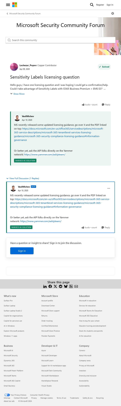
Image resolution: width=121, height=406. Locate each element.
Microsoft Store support (50, 310)
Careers (82, 350)
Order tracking (46, 321)
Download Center (48, 305)
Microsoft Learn (47, 360)
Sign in (22, 250)
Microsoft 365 (9, 365)
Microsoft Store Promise (50, 331)
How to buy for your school (89, 321)
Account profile (47, 300)
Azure (43, 350)
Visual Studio (46, 386)
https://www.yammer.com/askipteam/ (44, 154)
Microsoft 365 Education (88, 316)
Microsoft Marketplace (50, 375)
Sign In (110, 4)
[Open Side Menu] (8, 4)
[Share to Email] (76, 286)
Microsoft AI (8, 350)
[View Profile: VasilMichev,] (17, 118)
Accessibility (84, 381)
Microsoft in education (87, 300)
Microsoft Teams (10, 375)
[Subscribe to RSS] (71, 286)
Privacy (34, 398)
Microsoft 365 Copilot (12, 381)
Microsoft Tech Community (51, 370)
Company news (85, 360)
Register (100, 4)
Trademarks (74, 398)
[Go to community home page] (14, 4)
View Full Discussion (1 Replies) (24, 178)
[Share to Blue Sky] (65, 286)
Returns (44, 316)
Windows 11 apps (10, 336)
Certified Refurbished (49, 326)
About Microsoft (85, 355)
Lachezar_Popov (28, 65)
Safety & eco (87, 398)
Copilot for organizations (13, 316)
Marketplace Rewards (49, 381)
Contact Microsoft (21, 398)
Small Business (9, 386)
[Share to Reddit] (60, 286)
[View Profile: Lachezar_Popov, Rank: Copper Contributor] (14, 67)
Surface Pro (8, 300)
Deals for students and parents (91, 331)
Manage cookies (46, 398)
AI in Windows (9, 326)
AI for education (85, 336)
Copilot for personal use (13, 321)
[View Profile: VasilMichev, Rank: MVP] (13, 188)
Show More (18, 93)
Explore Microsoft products (14, 331)
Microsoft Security (11, 355)
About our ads (9, 401)
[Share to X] (55, 286)
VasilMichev (28, 116)
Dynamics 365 (9, 360)
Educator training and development (92, 326)
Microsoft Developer (49, 355)
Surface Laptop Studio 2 (13, 310)
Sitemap (7, 398)
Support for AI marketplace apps (53, 365)
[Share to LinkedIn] (45, 286)
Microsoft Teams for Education (90, 310)
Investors (82, 370)
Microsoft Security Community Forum (24, 13)
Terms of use (61, 398)
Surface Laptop (9, 305)
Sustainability (84, 386)
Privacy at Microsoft (86, 365)
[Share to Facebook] (50, 286)
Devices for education (87, 305)
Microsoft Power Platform (13, 370)
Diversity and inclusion (87, 375)
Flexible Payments (48, 336)
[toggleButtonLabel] (112, 13)
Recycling (100, 398)
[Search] (92, 5)
